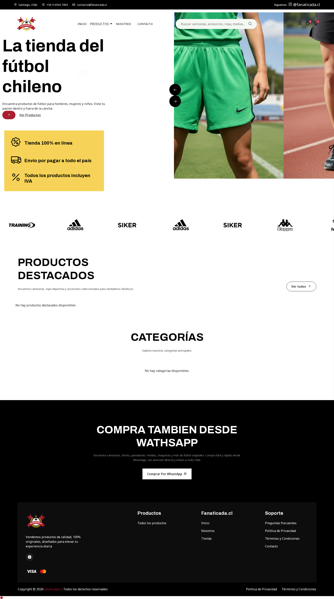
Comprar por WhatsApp (164, 474)
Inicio (205, 523)
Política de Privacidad (280, 531)
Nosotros (208, 531)
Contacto (271, 546)
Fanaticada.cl (52, 589)
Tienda (206, 538)
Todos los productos (151, 523)
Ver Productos (30, 115)
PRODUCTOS (100, 24)
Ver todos (298, 286)
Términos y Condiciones (282, 538)
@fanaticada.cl (306, 4)
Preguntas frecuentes (281, 523)
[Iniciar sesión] (300, 24)
